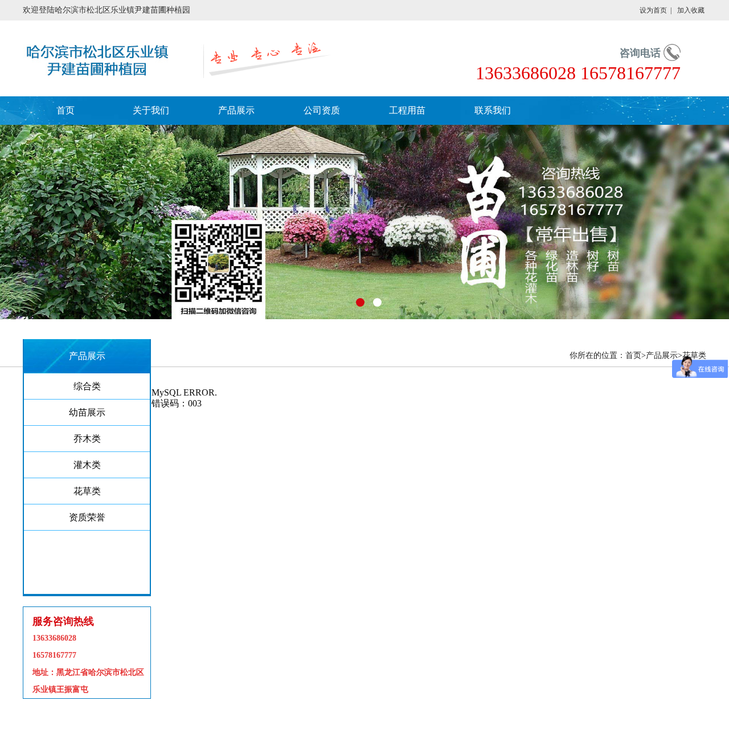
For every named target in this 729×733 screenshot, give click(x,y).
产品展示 (236, 110)
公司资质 (322, 110)
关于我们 (151, 110)
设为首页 (653, 10)
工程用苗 (407, 110)
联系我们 (492, 110)
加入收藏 (691, 10)
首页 (65, 110)
